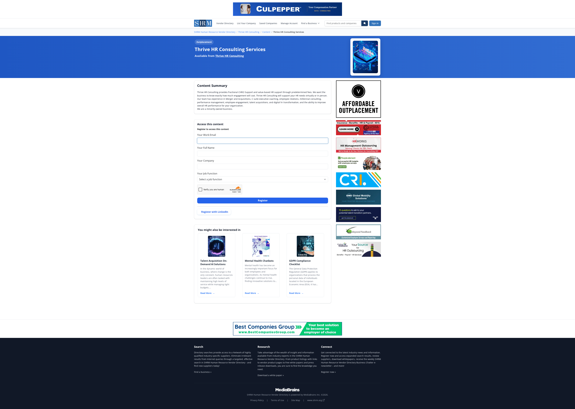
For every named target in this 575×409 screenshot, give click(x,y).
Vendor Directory (224, 23)
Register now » (328, 372)
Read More (205, 293)
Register (263, 200)
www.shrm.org (315, 400)
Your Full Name (205, 147)
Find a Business (309, 23)
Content (266, 32)
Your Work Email (206, 135)
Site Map (295, 400)
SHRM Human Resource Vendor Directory (214, 32)
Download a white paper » (271, 375)
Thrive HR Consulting (248, 32)
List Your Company (246, 23)
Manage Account (289, 23)
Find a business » (202, 372)
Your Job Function (207, 173)
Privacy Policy (257, 400)
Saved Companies (268, 23)
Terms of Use (277, 400)
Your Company (205, 160)
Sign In (375, 23)
